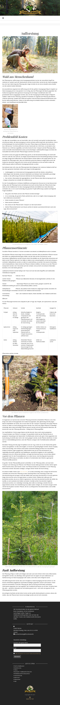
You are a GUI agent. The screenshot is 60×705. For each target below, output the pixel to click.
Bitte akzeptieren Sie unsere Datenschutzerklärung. (28, 653)
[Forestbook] (30, 689)
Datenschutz (17, 679)
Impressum (17, 677)
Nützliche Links (17, 668)
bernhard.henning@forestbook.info (24, 634)
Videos (16, 670)
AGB (15, 681)
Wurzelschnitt (24, 471)
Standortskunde (18, 675)
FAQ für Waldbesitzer (19, 666)
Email (15, 648)
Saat (5, 198)
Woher (7, 200)
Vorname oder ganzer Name (21, 642)
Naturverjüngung (48, 196)
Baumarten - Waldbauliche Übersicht (23, 671)
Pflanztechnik (12, 207)
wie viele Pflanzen (25, 193)
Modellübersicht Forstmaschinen (22, 673)
